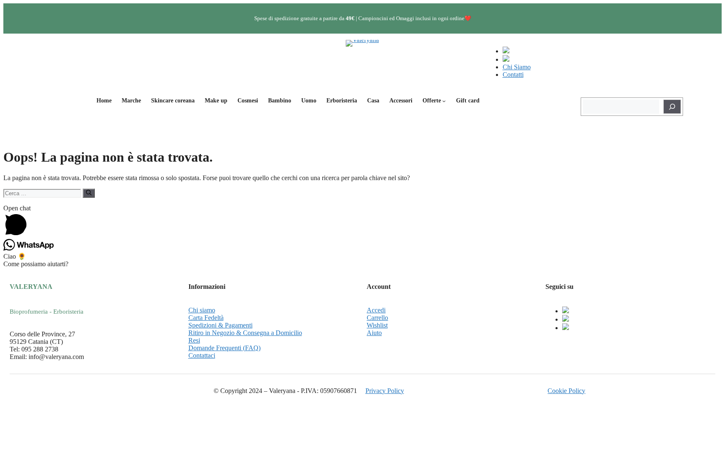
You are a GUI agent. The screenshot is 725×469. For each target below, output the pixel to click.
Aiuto (374, 332)
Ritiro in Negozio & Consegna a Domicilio (245, 332)
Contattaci (201, 355)
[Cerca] (672, 107)
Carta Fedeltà (206, 317)
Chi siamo (201, 310)
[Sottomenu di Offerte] (444, 100)
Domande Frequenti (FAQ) (224, 347)
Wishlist (377, 325)
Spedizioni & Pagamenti (220, 325)
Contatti (513, 74)
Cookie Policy (566, 390)
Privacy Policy (384, 390)
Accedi (376, 310)
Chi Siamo (517, 67)
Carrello (377, 317)
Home (104, 100)
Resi (194, 340)
